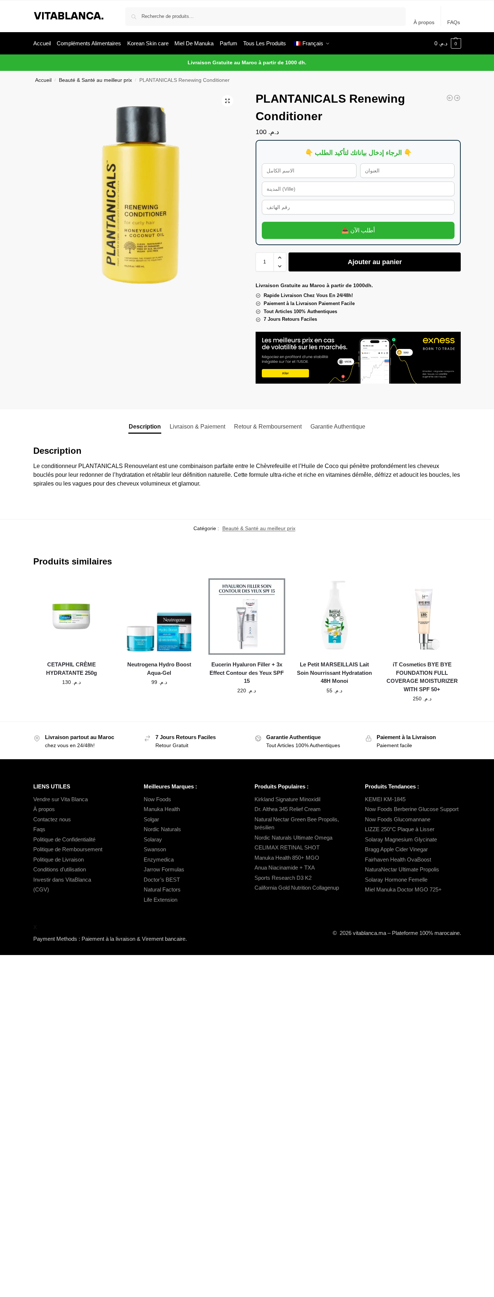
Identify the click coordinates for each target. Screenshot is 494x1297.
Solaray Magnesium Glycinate (401, 839)
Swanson (155, 849)
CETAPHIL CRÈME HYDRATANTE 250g (71, 668)
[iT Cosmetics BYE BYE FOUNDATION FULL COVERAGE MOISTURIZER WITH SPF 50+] (422, 616)
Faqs (39, 829)
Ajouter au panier (375, 262)
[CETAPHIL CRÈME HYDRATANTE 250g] (71, 616)
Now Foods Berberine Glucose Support (412, 809)
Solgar (151, 819)
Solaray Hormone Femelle (396, 879)
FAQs (453, 22)
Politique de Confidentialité (64, 839)
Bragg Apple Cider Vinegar (396, 849)
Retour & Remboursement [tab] (268, 426)
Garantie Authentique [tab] (337, 426)
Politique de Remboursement (67, 849)
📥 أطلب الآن (358, 230)
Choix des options (422, 714)
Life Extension (160, 900)
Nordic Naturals (162, 829)
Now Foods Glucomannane (397, 819)
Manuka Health (162, 809)
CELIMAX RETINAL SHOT (287, 847)
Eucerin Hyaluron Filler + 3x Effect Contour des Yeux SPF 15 (247, 672)
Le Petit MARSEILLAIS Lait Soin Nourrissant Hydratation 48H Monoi (334, 672)
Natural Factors (162, 889)
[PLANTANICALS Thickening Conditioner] (449, 98)
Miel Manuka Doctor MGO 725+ (403, 889)
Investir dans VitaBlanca (62, 879)
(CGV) (41, 889)
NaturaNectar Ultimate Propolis (402, 869)
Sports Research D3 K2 (283, 878)
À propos (424, 22)
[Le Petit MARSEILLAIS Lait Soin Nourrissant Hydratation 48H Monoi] (334, 616)
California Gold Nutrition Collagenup (297, 888)
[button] (447, 43)
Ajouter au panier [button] (71, 698)
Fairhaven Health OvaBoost (398, 859)
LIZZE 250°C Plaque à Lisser (399, 829)
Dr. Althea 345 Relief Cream (287, 809)
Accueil (43, 80)
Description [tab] (145, 426)
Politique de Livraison (58, 859)
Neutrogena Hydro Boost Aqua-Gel (159, 668)
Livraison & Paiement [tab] (197, 426)
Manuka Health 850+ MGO (286, 858)
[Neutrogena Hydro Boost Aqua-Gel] (159, 616)
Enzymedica (159, 859)
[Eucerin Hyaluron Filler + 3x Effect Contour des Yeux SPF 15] (246, 616)
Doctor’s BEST (162, 879)
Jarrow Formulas (164, 869)
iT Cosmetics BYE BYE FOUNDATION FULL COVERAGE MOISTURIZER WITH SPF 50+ (422, 676)
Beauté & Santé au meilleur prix (95, 80)
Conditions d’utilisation (59, 869)
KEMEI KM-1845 (385, 799)
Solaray (153, 839)
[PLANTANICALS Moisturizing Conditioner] (457, 98)
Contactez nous (52, 819)
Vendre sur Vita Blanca (60, 799)
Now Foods (157, 799)
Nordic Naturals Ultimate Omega (293, 837)
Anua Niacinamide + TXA (284, 867)
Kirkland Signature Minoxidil (287, 799)
